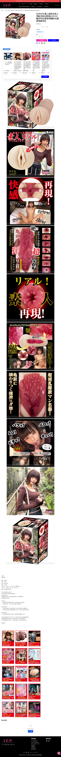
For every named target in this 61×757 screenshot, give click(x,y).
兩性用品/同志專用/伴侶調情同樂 (23, 6)
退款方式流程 (33, 749)
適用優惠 (38, 29)
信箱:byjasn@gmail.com (35, 743)
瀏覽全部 (48, 50)
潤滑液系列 (33, 6)
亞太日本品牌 (39, 6)
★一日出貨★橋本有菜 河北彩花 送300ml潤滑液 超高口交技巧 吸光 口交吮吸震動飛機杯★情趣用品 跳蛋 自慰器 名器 (18, 65)
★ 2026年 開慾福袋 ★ (35, 742)
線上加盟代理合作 (34, 740)
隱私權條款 (33, 745)
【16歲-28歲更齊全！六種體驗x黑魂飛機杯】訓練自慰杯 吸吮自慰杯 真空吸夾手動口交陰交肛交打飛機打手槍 (36, 65)
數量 (37, 34)
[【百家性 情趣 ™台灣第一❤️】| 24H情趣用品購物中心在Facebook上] (46, 741)
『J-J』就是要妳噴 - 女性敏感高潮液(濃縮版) (8, 63)
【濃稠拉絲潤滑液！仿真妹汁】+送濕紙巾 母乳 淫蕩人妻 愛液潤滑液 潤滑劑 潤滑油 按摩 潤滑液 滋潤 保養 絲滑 (46, 65)
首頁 (2, 10)
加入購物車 (45, 76)
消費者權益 (33, 746)
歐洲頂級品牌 (46, 6)
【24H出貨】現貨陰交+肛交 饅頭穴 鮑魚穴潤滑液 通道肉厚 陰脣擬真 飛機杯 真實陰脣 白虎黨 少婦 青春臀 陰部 (27, 65)
